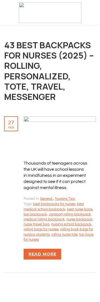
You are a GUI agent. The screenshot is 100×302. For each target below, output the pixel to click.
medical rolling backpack (44, 219)
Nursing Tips (65, 199)
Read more (42, 253)
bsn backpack (35, 214)
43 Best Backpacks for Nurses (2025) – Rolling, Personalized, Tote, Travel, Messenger (49, 70)
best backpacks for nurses (54, 204)
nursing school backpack (71, 224)
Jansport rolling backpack (70, 214)
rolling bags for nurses (41, 229)
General (46, 199)
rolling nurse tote (64, 234)
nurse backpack (79, 219)
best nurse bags (79, 209)
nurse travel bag (36, 224)
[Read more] (60, 119)
